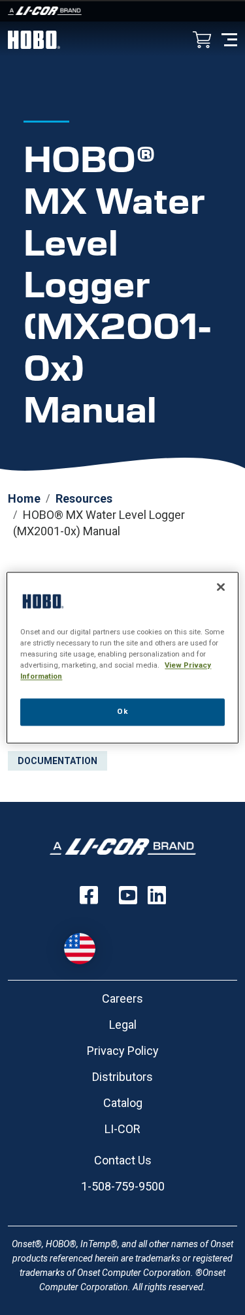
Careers (122, 998)
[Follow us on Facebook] (89, 895)
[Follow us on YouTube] (128, 895)
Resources (84, 498)
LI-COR (122, 1129)
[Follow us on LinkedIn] (157, 895)
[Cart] (202, 41)
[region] (122, 657)
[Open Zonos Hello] (86, 942)
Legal (123, 1024)
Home (24, 498)
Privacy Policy (123, 1050)
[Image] (122, 11)
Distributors (122, 1077)
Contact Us (123, 1160)
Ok (122, 711)
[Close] (220, 586)
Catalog (122, 1103)
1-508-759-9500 (123, 1186)
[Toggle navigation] (229, 38)
